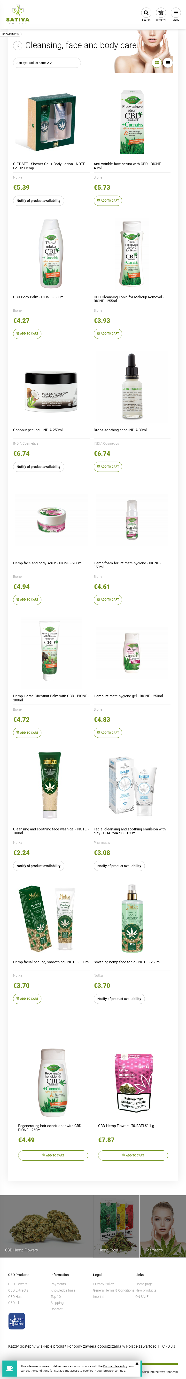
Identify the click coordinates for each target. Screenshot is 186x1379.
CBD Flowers (17, 1284)
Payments (58, 1284)
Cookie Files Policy (115, 1366)
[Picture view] (157, 63)
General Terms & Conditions (113, 1290)
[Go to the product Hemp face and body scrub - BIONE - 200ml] (51, 520)
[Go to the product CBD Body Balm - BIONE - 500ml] (51, 254)
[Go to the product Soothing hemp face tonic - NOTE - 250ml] (132, 919)
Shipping (57, 1303)
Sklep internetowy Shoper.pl (160, 1372)
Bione (98, 177)
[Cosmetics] (163, 1226)
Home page (144, 1284)
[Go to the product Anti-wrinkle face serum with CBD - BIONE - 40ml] (132, 121)
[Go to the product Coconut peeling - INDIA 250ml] (51, 387)
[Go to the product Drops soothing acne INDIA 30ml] (132, 387)
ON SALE (141, 1297)
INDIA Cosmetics (25, 443)
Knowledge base (63, 1290)
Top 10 (56, 1297)
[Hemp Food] (116, 1226)
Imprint (98, 1297)
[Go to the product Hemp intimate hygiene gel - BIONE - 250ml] (132, 653)
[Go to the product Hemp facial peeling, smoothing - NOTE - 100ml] (51, 919)
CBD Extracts (18, 1290)
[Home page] (18, 14)
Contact (57, 1309)
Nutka (17, 177)
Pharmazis (102, 843)
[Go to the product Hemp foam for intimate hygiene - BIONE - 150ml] (132, 520)
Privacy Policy (103, 1284)
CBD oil (13, 1303)
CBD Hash (15, 1297)
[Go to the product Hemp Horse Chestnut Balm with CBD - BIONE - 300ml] (51, 653)
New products (145, 1290)
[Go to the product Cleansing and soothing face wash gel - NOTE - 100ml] (51, 786)
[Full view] (168, 63)
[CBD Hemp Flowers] (46, 1226)
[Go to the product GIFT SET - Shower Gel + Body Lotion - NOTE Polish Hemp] (51, 121)
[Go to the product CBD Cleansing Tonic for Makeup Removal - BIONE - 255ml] (132, 254)
